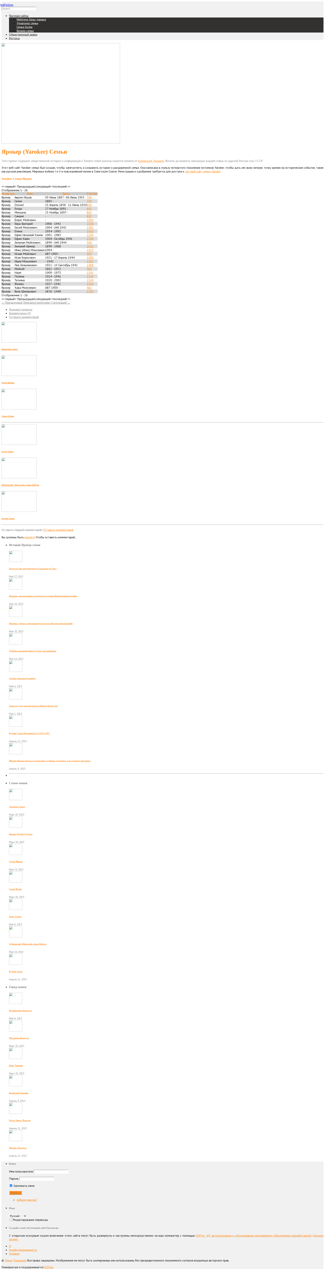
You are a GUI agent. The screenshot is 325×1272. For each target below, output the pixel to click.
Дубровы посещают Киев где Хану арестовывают (32, 651)
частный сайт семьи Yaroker (202, 171)
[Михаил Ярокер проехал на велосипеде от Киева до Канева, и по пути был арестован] (15, 753)
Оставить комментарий (24, 317)
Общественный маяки (23, 34)
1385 (90, 227)
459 (89, 254)
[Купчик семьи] (15, 964)
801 (89, 208)
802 (89, 212)
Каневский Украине (151, 161)
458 (89, 242)
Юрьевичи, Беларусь (19, 1038)
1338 (90, 224)
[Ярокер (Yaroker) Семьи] (15, 826)
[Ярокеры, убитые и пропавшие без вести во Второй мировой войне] (15, 616)
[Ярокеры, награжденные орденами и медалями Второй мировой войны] (15, 588)
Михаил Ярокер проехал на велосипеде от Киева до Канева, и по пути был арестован (49, 761)
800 (89, 205)
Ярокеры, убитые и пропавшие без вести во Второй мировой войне (41, 623)
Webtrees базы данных (31, 19)
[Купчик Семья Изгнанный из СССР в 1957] (15, 726)
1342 (90, 272)
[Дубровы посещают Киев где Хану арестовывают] (15, 643)
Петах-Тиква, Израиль (20, 1120)
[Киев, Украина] (15, 1058)
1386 (90, 257)
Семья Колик (25, 27)
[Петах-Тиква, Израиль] (15, 1113)
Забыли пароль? (27, 1200)
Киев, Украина (16, 1065)
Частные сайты (18, 15)
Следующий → (60, 302)
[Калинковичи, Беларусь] (15, 1003)
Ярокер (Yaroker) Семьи (20, 834)
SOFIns (48, 1267)
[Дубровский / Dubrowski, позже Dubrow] (15, 936)
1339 (90, 235)
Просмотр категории (36, 302)
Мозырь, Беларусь (18, 1148)
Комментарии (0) (20, 313)
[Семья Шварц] (15, 854)
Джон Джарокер (15, 1260)
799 (89, 201)
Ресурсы (14, 38)
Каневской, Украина (18, 1093)
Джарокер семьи (27, 23)
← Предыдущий (12, 302)
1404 (90, 284)
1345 (90, 291)
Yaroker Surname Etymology (22, 678)
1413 (90, 250)
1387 (90, 261)
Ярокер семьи (25, 31)
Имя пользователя (21, 1171)
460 (89, 269)
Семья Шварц (8, 382)
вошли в (29, 537)
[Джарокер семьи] (15, 799)
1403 (90, 231)
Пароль (14, 1178)
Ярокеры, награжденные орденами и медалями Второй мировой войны (43, 596)
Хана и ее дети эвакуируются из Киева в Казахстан (33, 706)
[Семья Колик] (15, 881)
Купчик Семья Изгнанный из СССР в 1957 (29, 733)
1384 (90, 220)
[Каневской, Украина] (15, 1085)
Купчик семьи (8, 518)
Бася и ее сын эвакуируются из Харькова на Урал (32, 568)
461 (89, 287)
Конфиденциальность (23, 1250)
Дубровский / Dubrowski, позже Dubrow (20, 485)
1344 (90, 280)
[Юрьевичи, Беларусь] (15, 1030)
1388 (90, 265)
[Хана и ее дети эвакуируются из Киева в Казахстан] (15, 698)
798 (89, 197)
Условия (14, 1253)
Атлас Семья (8, 451)
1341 (90, 246)
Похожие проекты (20, 309)
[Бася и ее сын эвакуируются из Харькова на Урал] (15, 561)
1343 (90, 276)
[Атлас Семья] (15, 909)
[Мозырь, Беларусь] (15, 1140)
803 (89, 216)
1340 (90, 239)
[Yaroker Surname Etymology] (15, 671)
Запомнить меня (23, 1186)
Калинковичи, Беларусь (20, 1010)
